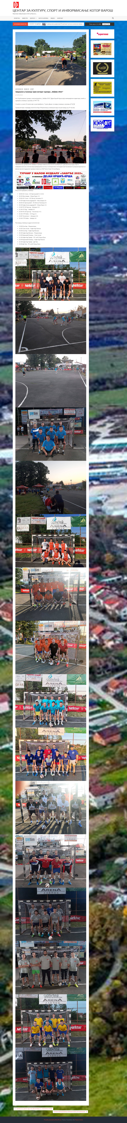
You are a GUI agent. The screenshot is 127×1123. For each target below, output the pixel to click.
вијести (26, 89)
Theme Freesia (79, 1119)
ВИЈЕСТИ (25, 18)
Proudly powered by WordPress (52, 1119)
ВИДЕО (53, 18)
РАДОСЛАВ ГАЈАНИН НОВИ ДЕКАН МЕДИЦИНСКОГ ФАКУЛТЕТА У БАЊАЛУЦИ (63, 24)
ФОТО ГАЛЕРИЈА (43, 18)
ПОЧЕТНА (17, 18)
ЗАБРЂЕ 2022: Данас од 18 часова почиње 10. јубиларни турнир (34, 1108)
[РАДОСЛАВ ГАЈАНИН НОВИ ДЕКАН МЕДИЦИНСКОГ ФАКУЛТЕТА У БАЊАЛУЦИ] (37, 24)
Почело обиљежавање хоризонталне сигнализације (69, 1111)
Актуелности (19, 89)
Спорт (32, 89)
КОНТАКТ (60, 18)
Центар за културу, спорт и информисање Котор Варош (63, 10)
